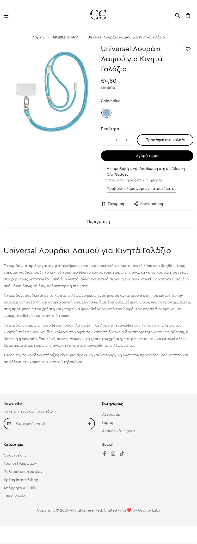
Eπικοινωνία (15, 496)
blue (106, 112)
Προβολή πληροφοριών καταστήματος (141, 189)
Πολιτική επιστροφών (23, 472)
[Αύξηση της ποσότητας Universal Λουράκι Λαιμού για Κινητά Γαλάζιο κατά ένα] (126, 140)
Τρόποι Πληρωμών (20, 463)
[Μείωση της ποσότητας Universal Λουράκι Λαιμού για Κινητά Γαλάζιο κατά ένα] (106, 140)
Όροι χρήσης (15, 455)
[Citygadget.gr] (98, 15)
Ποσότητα (110, 129)
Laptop (108, 423)
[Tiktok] (121, 453)
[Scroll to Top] (187, 517)
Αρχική (38, 37)
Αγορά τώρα (147, 156)
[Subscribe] (89, 423)
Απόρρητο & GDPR (20, 488)
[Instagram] (113, 453)
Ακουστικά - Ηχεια (118, 431)
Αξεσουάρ (111, 414)
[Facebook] (104, 453)
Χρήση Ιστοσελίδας (21, 480)
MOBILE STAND (65, 37)
